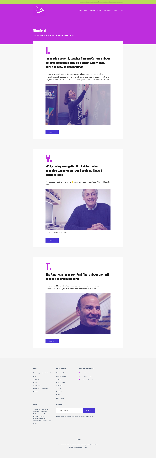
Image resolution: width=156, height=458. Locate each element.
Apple (39, 373)
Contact (35, 392)
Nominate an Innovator (40, 389)
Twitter (58, 389)
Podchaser (59, 395)
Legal (85, 447)
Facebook (59, 392)
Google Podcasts (61, 376)
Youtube (49, 373)
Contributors (107, 10)
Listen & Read (82, 10)
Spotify (44, 373)
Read (34, 376)
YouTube (59, 385)
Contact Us (116, 10)
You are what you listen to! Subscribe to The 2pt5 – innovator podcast (101, 2)
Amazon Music (60, 382)
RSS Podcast (60, 398)
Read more (52, 132)
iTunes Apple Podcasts (63, 373)
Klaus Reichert (78, 447)
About (99, 10)
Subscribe (92, 10)
